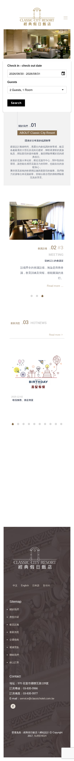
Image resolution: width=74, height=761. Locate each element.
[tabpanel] (37, 246)
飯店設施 (14, 624)
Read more (54, 334)
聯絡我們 (14, 654)
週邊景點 (14, 647)
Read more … (55, 285)
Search (16, 103)
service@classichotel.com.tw (37, 698)
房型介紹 (14, 617)
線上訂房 (14, 662)
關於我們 (14, 609)
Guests (12, 82)
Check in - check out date (24, 65)
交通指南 (14, 639)
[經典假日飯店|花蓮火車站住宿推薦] (37, 18)
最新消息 (14, 632)
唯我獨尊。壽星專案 (22, 400)
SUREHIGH (40, 736)
